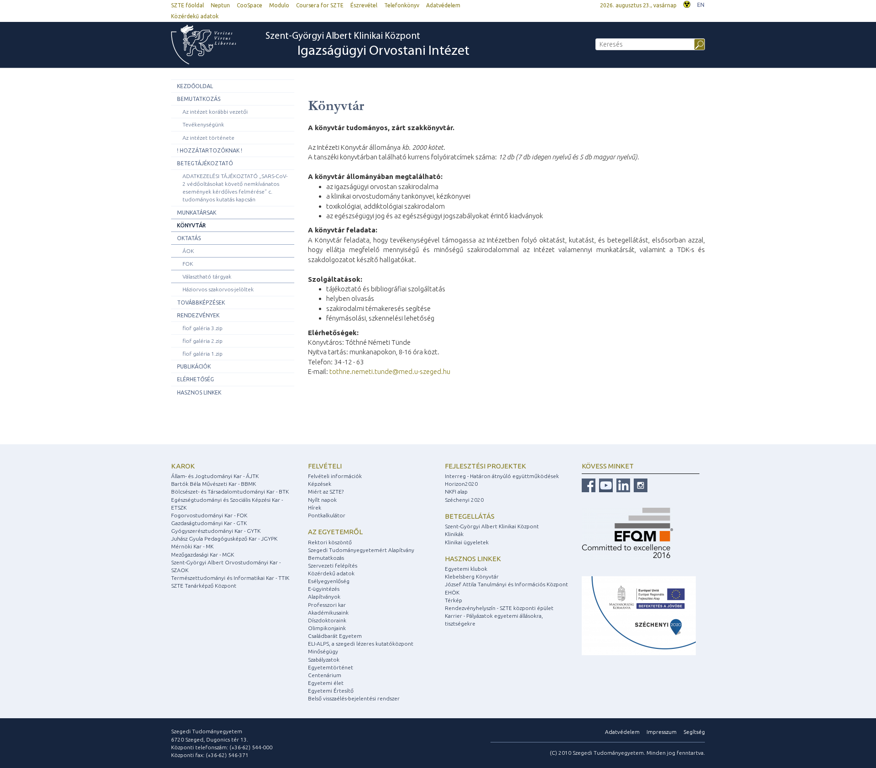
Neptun (220, 5)
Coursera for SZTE (320, 5)
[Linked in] (622, 485)
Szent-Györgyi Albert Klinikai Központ (367, 45)
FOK (187, 264)
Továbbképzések (201, 302)
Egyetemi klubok (466, 569)
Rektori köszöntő (330, 542)
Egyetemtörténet (330, 667)
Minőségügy (323, 651)
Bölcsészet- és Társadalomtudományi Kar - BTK (230, 491)
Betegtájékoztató (205, 163)
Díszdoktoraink (327, 620)
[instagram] (639, 485)
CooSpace (249, 5)
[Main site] (208, 44)
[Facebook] (588, 485)
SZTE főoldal (187, 5)
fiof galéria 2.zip (202, 341)
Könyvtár (191, 225)
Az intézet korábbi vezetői (215, 112)
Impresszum (662, 732)
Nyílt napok (322, 500)
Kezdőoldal (195, 86)
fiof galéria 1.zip (202, 354)
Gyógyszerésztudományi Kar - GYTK (216, 531)
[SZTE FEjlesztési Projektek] (639, 615)
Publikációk (194, 366)
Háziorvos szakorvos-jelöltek (218, 289)
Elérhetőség (195, 379)
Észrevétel (363, 5)
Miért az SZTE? (326, 491)
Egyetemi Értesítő (331, 691)
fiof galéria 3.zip (202, 328)
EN (700, 5)
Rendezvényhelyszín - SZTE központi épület (499, 608)
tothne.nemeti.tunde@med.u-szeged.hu (389, 371)
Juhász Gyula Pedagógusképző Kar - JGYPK (224, 539)
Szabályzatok (323, 660)
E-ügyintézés (323, 589)
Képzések (319, 484)
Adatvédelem (443, 5)
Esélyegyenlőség (328, 581)
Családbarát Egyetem (335, 636)
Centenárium (324, 675)
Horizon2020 (461, 484)
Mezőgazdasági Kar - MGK (202, 555)
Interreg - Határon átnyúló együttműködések (502, 476)
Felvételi (325, 466)
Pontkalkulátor (326, 515)
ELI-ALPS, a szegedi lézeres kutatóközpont (360, 644)
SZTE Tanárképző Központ (203, 586)
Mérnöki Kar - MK (192, 546)
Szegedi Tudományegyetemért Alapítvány (361, 550)
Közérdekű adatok (195, 16)
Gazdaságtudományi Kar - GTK (209, 523)
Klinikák (454, 534)
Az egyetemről (335, 532)
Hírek (314, 507)
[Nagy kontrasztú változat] (686, 3)
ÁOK (188, 251)
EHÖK (452, 592)
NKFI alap (456, 491)
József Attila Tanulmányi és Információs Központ (506, 584)
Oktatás (189, 238)
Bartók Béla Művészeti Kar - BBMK (213, 484)
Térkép (453, 600)
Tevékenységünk (203, 124)
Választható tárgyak (206, 276)
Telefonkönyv (401, 5)
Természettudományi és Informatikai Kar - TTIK (230, 578)
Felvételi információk (335, 476)
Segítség (694, 732)
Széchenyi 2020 (464, 500)
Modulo (279, 5)
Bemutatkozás (198, 99)
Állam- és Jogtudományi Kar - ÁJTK (215, 476)
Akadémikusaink (328, 612)
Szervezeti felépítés (332, 565)
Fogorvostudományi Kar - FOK (209, 515)
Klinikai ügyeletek (467, 542)
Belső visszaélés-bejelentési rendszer (354, 698)
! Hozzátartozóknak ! (209, 150)
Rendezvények (198, 315)
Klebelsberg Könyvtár (472, 576)
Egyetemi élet (326, 683)
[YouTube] (605, 485)
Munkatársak (196, 213)
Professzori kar (327, 605)
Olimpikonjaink (327, 628)
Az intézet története (208, 138)
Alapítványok (324, 597)
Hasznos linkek (199, 392)
